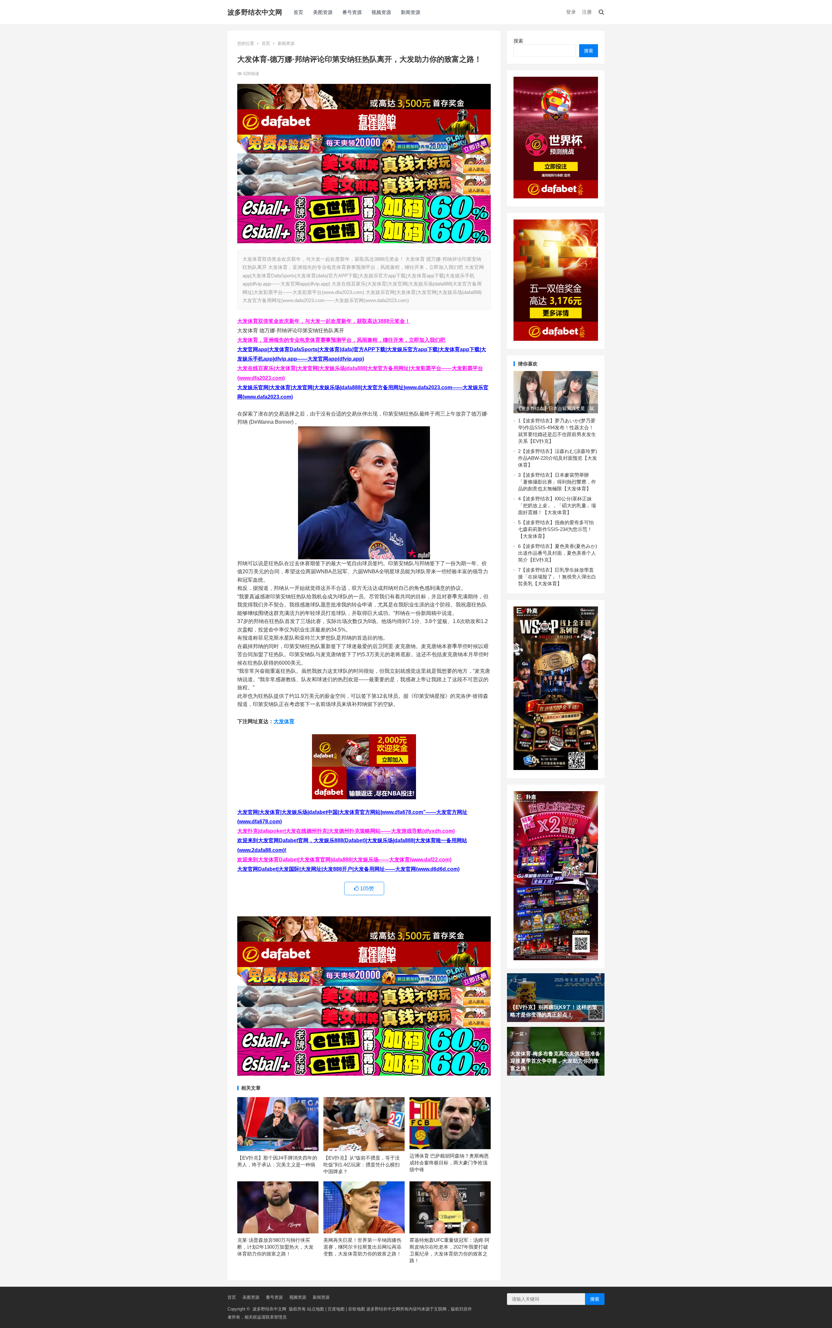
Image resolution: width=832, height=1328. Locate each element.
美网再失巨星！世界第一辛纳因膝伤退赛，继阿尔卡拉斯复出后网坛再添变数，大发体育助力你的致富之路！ (362, 1246)
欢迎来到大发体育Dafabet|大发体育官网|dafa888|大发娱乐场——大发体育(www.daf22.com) (344, 859)
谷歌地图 (356, 1309)
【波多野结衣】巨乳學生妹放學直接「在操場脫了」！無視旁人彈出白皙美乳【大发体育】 (557, 576)
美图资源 (322, 12)
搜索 (518, 41)
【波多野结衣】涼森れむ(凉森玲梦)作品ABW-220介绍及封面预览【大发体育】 (557, 458)
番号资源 (352, 12)
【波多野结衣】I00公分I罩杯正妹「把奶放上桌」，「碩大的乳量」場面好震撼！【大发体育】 (557, 505)
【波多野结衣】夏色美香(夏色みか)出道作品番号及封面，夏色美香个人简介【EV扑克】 (557, 553)
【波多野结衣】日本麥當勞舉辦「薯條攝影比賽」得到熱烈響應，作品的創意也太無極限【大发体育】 (557, 481)
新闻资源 (410, 12)
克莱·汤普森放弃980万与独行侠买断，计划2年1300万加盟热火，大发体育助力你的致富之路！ (275, 1246)
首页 (298, 12)
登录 (571, 12)
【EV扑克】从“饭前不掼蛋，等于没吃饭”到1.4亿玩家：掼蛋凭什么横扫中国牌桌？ (361, 1164)
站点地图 (315, 1309)
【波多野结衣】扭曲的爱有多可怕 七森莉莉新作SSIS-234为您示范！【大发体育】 (556, 529)
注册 (587, 12)
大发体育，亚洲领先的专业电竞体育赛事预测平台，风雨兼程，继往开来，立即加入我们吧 (341, 340)
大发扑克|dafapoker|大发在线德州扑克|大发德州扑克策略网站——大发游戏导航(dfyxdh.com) (346, 831)
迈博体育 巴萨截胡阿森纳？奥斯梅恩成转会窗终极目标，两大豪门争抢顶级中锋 (449, 1162)
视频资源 (381, 12)
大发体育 (284, 721)
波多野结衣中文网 (255, 12)
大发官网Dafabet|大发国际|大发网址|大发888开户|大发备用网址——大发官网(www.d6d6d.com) (348, 869)
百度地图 (336, 1309)
